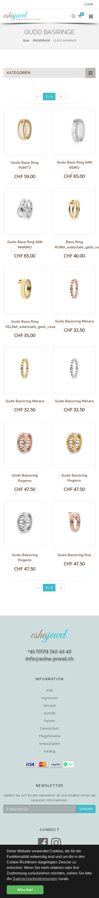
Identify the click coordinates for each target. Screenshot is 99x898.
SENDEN (86, 809)
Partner (49, 721)
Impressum (49, 698)
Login (88, 4)
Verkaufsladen (49, 743)
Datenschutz (49, 728)
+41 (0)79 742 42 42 (49, 651)
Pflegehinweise (49, 736)
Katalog (49, 751)
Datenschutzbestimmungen (35, 879)
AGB (49, 690)
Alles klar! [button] (25, 890)
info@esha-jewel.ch (49, 659)
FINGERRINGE (41, 40)
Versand (49, 705)
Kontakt (49, 713)
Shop (26, 40)
